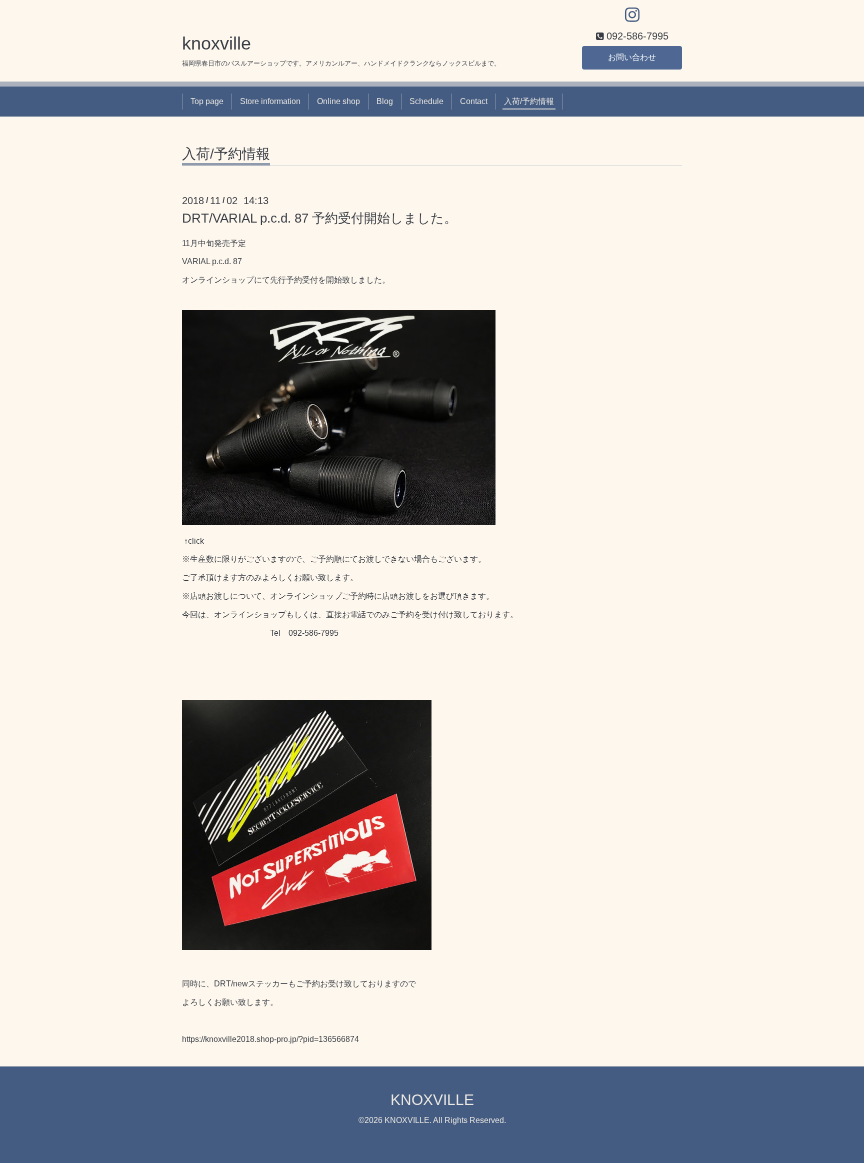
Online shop (338, 101)
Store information (270, 101)
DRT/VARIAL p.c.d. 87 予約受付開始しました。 (319, 218)
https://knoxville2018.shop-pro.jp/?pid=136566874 (270, 1039)
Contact (474, 101)
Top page (207, 101)
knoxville (216, 43)
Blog (384, 101)
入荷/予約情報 (529, 101)
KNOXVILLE (432, 1099)
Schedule (427, 101)
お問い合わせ (632, 57)
